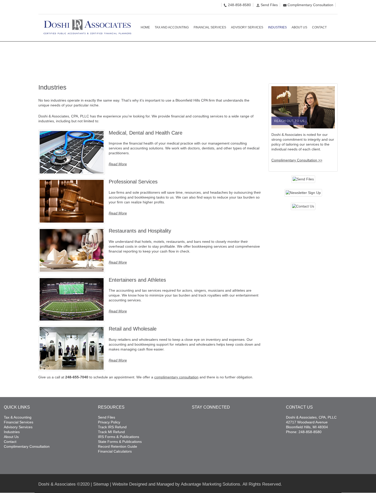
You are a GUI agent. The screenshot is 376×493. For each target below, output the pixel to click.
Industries (12, 432)
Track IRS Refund (112, 427)
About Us (11, 437)
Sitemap (101, 484)
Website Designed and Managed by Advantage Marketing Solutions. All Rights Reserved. (197, 484)
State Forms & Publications (120, 442)
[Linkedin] (47, 7)
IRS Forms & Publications (118, 437)
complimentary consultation (176, 377)
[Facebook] (39, 7)
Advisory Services (18, 427)
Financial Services (18, 422)
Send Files (269, 5)
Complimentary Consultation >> (296, 160)
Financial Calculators (115, 451)
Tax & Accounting (17, 417)
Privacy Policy (109, 422)
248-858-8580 (239, 5)
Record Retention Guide (117, 446)
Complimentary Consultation (310, 5)
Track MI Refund (111, 432)
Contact (10, 442)
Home (313, 57)
